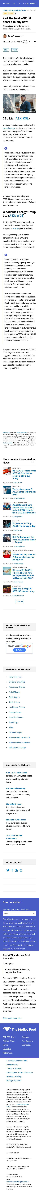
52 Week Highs (15, 732)
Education (7, 1049)
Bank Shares (14, 697)
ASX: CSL (22, 118)
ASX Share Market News (17, 10)
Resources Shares (17, 687)
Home (5, 10)
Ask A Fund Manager (17, 748)
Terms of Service (13, 1068)
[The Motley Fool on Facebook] (13, 870)
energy (16, 228)
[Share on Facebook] (29, 41)
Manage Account (13, 1080)
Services (25, 1037)
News (5, 1045)
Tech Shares (14, 702)
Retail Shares (14, 692)
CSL (5, 50)
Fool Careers (27, 1041)
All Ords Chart (9, 1041)
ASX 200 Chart (9, 1037)
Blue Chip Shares (16, 717)
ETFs (11, 727)
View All (19, 601)
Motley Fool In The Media (19, 742)
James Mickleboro (14, 36)
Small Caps (14, 722)
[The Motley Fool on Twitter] (8, 870)
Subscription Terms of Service (19, 1072)
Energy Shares (15, 712)
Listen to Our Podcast (16, 820)
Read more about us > (12, 1018)
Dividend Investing (17, 682)
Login (26, 4)
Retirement (7, 1053)
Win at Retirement (14, 804)
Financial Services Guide (16, 1061)
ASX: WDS (16, 215)
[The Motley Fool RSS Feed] (17, 870)
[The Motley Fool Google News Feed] (21, 870)
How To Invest (15, 677)
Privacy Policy (12, 1064)
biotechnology (9, 128)
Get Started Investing (15, 788)
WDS (15, 50)
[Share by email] (35, 41)
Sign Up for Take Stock (16, 773)
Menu (32, 4)
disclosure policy (7, 443)
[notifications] (14, 3)
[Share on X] (32, 41)
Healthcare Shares (17, 707)
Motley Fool (6, 432)
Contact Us (26, 1045)
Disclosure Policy (13, 1076)
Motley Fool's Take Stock (19, 737)
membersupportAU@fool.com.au (17, 1182)
